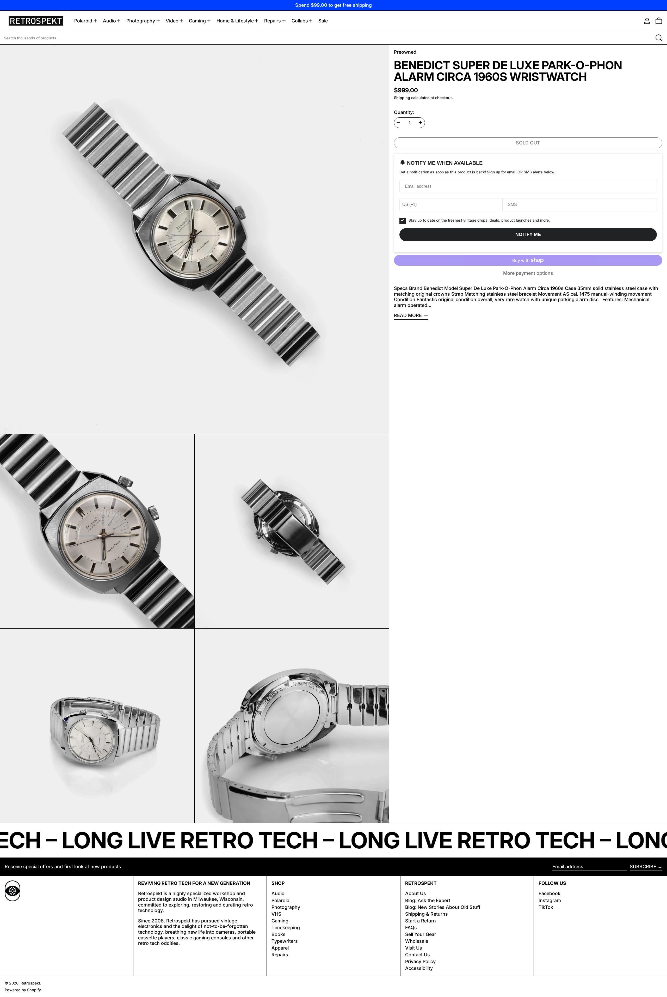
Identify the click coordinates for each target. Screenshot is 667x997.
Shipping (402, 97)
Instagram (550, 900)
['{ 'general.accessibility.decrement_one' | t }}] (398, 122)
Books (278, 934)
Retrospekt (30, 983)
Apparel (280, 948)
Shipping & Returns (426, 914)
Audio (278, 893)
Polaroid (280, 900)
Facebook (549, 893)
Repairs (279, 954)
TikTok (546, 907)
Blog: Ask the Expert (427, 900)
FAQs (411, 927)
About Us (415, 893)
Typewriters (284, 941)
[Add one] (420, 122)
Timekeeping (285, 927)
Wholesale (416, 941)
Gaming (279, 920)
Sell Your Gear (420, 934)
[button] (658, 21)
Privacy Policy (420, 961)
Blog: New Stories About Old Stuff (442, 907)
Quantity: (404, 112)
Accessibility (419, 968)
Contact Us (417, 954)
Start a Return (420, 920)
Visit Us (413, 948)
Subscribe (643, 866)
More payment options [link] (528, 273)
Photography (285, 907)
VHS (276, 914)
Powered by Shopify (23, 990)
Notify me (528, 234)
